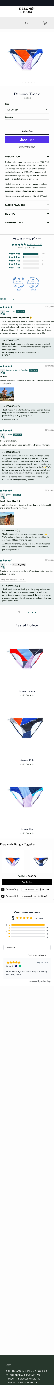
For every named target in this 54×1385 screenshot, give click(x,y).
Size (7, 103)
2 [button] (23, 612)
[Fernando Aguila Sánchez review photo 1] (7, 394)
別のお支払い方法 (27, 147)
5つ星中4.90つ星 (34, 244)
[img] (6, 307)
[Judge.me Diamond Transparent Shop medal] (33, 282)
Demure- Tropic (13, 889)
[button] (14, 254)
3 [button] (28, 612)
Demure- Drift (12, 896)
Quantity (9, 117)
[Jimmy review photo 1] (7, 518)
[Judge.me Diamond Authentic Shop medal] (18, 282)
